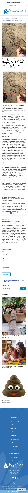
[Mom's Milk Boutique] (13, 11)
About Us (14, 414)
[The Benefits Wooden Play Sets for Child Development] (14, 316)
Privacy (14, 432)
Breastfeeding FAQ (14, 450)
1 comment (16, 67)
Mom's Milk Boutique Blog (12, 18)
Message (4, 264)
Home (3, 18)
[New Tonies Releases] (14, 385)
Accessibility (14, 435)
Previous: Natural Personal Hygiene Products (14, 281)
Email (3, 258)
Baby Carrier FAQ (14, 446)
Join (23, 288)
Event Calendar (14, 457)
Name (3, 251)
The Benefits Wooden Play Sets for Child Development (13, 335)
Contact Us (14, 417)
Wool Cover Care (14, 442)
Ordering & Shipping (14, 421)
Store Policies (14, 428)
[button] (14, 491)
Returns (14, 424)
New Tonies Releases (6, 400)
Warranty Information (14, 453)
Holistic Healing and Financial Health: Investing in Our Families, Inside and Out (12, 367)
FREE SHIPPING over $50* (16, 2)
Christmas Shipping (14, 439)
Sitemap (14, 460)
